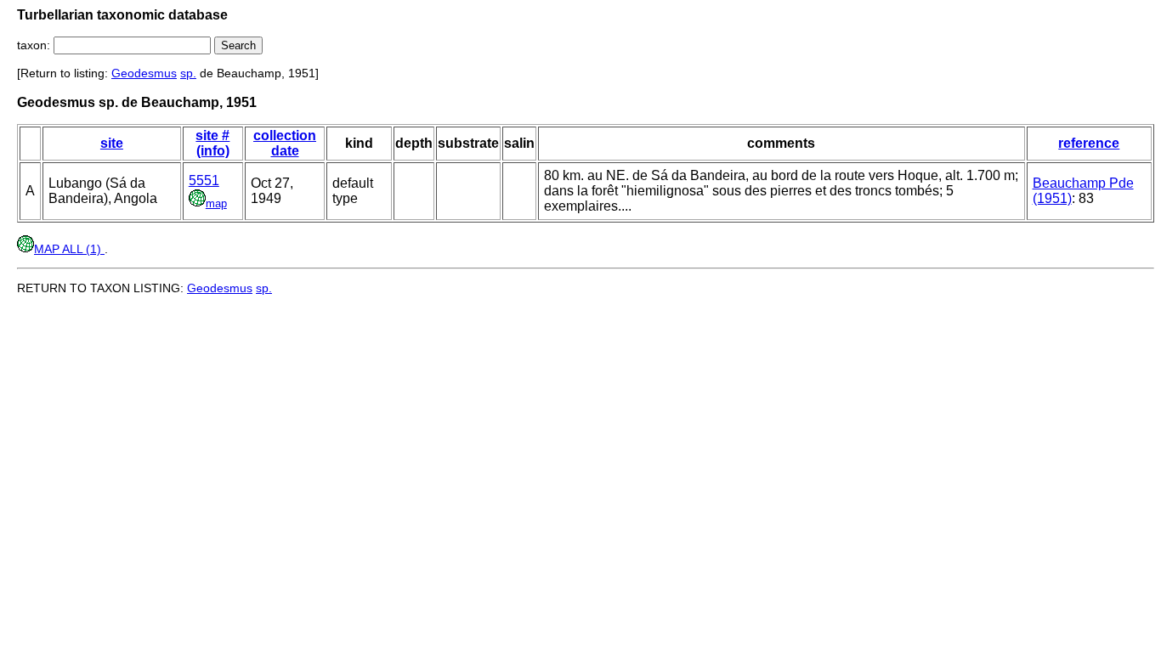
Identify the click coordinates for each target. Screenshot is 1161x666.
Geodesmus (144, 73)
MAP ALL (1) (69, 249)
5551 (204, 180)
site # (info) (212, 143)
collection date (284, 143)
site (111, 143)
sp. (188, 73)
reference (1088, 143)
